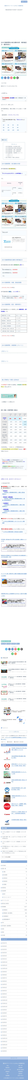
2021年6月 (4, 946)
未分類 (14, 935)
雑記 (14, 932)
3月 (13, 124)
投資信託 (15, 881)
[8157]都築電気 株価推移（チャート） (14, 152)
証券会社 (15, 878)
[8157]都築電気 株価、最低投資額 (13, 149)
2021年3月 (4, 952)
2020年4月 (4, 987)
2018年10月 (4, 1044)
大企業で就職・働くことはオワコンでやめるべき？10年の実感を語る (14, 837)
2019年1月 (4, 1035)
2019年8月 (4, 1013)
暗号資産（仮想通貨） (14, 925)
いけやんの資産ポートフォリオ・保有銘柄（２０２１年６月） (14, 832)
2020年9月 (4, 971)
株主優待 (4, 643)
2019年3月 (4, 1028)
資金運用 (14, 890)
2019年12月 (4, 1000)
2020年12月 (4, 962)
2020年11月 (4, 965)
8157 (18, 643)
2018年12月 (4, 1038)
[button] (26, 857)
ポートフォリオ (14, 900)
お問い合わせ (20, 1075)
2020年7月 (4, 978)
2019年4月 (4, 1025)
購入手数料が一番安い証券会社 (12, 157)
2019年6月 (4, 1019)
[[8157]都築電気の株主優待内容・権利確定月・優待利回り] (8, 78)
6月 (8, 127)
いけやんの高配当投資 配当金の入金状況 (13, 531)
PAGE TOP (14, 1058)
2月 (8, 124)
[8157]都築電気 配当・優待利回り (13, 151)
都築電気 (13, 643)
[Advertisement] (14, 26)
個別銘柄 (14, 906)
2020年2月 (4, 993)
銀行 (15, 894)
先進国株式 (15, 916)
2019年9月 (4, 1009)
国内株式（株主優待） (6, 641)
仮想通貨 (7, 1075)
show (5, 139)
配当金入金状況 (14, 903)
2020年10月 (4, 968)
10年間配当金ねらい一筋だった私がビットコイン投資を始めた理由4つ (14, 847)
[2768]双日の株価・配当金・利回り (19, 819)
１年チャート (10, 154)
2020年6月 (4, 981)
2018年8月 (4, 1051)
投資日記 (14, 887)
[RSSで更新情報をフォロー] (15, 654)
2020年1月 (4, 997)
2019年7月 (4, 1016)
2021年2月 (4, 955)
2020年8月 (4, 974)
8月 (17, 127)
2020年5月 (4, 984)
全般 (15, 871)
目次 (12, 144)
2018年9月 (4, 1047)
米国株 (15, 884)
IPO (14, 922)
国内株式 (15, 909)
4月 (17, 124)
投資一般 (14, 868)
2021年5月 (4, 949)
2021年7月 (4, 943)
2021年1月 (4, 958)
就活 (14, 928)
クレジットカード (15, 897)
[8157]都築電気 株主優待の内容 (13, 146)
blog (7, 1065)
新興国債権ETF (15, 919)
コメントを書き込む (14, 731)
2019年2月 (4, 1032)
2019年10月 (4, 1006)
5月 (3, 127)
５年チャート (10, 155)
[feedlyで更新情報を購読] (12, 654)
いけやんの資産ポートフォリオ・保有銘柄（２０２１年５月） (14, 842)
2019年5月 (4, 1022)
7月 (13, 127)
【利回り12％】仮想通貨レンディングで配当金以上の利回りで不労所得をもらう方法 (14, 852)
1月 (3, 124)
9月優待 (8, 643)
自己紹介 (14, 865)
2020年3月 (4, 990)
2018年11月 (4, 1041)
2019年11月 (4, 1003)
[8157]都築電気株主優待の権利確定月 (14, 148)
